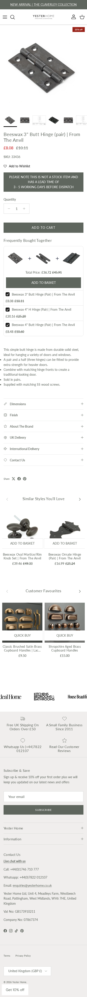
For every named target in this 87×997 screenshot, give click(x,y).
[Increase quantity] (25, 208)
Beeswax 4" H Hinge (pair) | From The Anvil (41, 309)
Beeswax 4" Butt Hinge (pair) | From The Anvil (43, 325)
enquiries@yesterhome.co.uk (32, 885)
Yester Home (19, 982)
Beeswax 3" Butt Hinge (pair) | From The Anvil (43, 294)
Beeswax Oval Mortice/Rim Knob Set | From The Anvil (22, 556)
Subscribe (43, 809)
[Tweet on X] (13, 478)
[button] (17, 166)
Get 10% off (15, 989)
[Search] (15, 17)
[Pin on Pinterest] (24, 478)
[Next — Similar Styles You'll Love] (80, 499)
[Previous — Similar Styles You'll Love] (7, 499)
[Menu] (5, 17)
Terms (7, 955)
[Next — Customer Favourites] (80, 591)
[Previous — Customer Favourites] (7, 591)
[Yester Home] (43, 17)
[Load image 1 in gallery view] (43, 68)
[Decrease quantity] (8, 208)
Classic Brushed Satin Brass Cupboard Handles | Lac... (22, 648)
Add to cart (43, 227)
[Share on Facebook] (19, 478)
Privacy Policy (23, 955)
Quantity (10, 199)
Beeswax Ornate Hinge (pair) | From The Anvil (64, 556)
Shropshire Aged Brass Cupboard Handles (65, 648)
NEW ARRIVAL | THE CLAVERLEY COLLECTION (43, 4)
